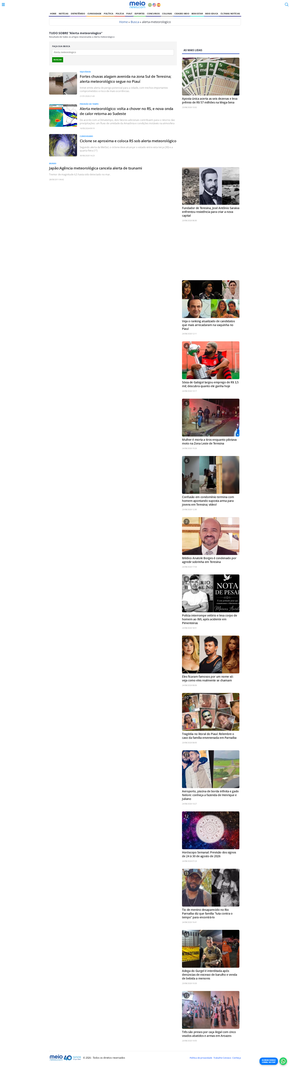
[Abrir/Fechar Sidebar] (3, 4)
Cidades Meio (181, 13)
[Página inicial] (137, 4)
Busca (135, 22)
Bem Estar (197, 13)
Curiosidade (94, 13)
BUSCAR (58, 60)
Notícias (63, 13)
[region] (210, 139)
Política (108, 13)
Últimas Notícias (230, 13)
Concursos (153, 13)
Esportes (140, 13)
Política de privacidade (201, 1057)
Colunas (167, 13)
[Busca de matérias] (286, 5)
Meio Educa (211, 13)
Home (53, 13)
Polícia (120, 13)
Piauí (129, 13)
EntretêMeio (78, 13)
